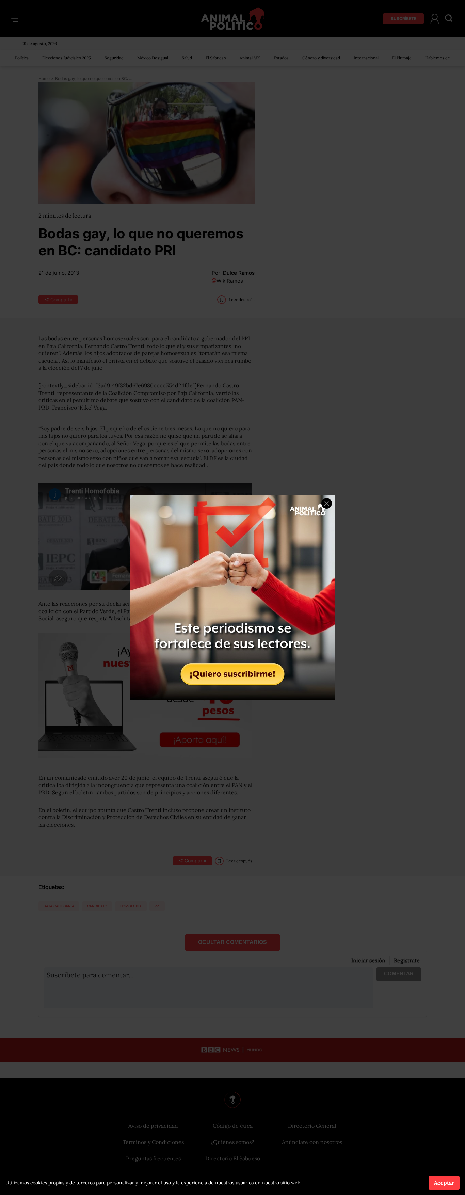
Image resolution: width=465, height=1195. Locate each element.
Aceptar (444, 1182)
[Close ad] (326, 503)
